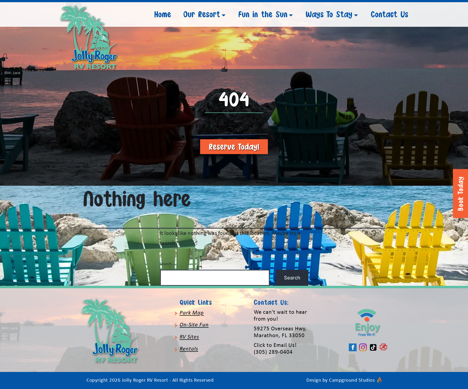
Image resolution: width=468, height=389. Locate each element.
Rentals (189, 349)
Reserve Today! (234, 146)
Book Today (460, 193)
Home (162, 14)
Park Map (192, 313)
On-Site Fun (194, 325)
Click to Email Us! (275, 345)
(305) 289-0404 (273, 352)
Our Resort (201, 14)
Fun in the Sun (262, 14)
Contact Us (389, 14)
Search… (167, 264)
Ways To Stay (329, 14)
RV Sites (189, 337)
